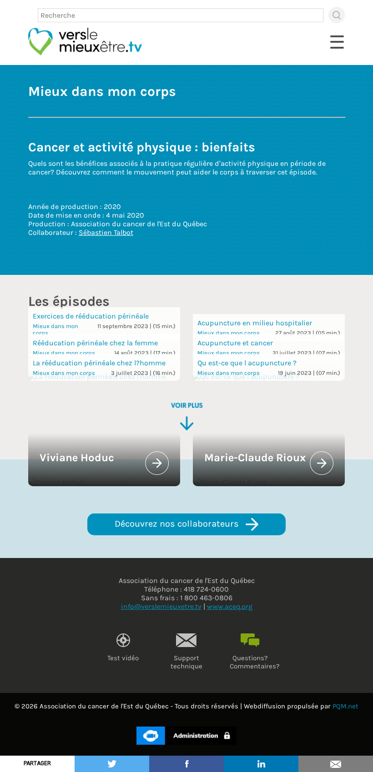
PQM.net (345, 706)
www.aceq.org (229, 606)
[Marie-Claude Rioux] (229, 482)
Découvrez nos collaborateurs (178, 523)
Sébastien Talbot (106, 232)
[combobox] (180, 15)
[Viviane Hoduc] (56, 482)
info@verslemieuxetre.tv (161, 606)
